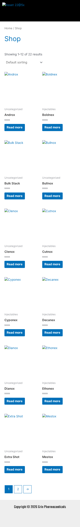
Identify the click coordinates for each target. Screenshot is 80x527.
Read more (14, 127)
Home (8, 28)
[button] (40, 15)
